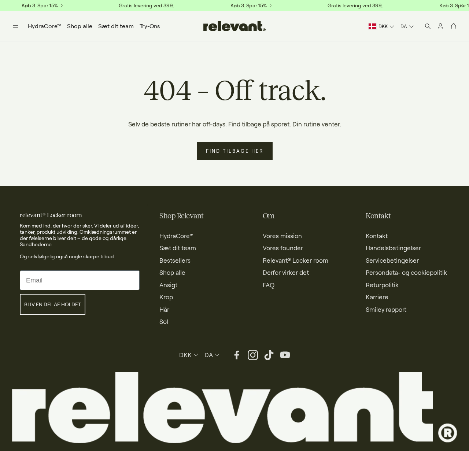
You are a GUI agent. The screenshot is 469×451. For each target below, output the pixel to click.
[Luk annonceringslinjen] (461, 5)
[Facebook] (237, 355)
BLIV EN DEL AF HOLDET (52, 304)
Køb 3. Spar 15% (40, 5)
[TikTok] (269, 355)
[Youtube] (285, 355)
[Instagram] (253, 355)
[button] (15, 26)
